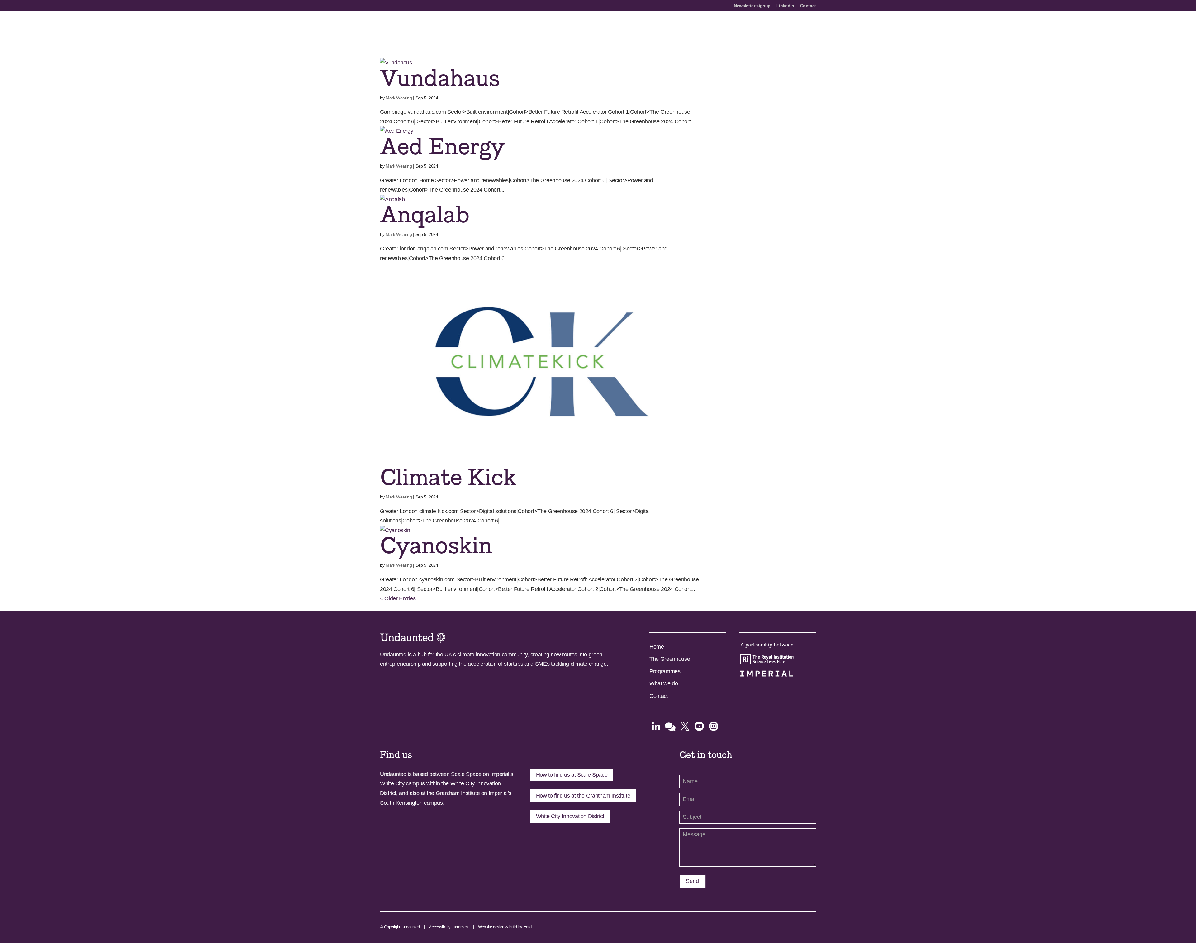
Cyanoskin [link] (436, 546)
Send (692, 881)
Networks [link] (723, 25)
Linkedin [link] (785, 5)
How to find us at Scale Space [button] (572, 775)
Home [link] (656, 647)
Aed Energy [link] (442, 147)
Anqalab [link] (424, 215)
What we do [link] (663, 683)
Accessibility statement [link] (449, 927)
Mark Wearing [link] (399, 97)
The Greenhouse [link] (669, 659)
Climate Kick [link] (448, 478)
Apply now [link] (654, 25)
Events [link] (808, 25)
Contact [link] (808, 5)
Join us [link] (750, 25)
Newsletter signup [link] (752, 5)
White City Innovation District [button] (570, 816)
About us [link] (623, 25)
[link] (426, 25)
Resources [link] (779, 25)
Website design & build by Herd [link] (504, 927)
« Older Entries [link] (398, 598)
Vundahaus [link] (440, 79)
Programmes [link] (689, 25)
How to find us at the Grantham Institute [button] (583, 796)
